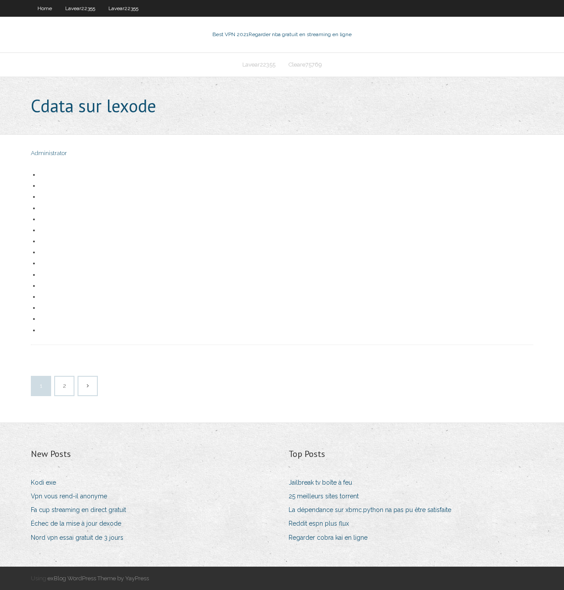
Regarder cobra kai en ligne (328, 537)
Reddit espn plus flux (319, 523)
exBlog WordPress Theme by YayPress (98, 578)
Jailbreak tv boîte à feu (320, 482)
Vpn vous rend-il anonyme (69, 496)
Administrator (49, 153)
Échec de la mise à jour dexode (76, 523)
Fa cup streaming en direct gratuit (78, 509)
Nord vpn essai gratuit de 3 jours (77, 537)
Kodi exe (43, 482)
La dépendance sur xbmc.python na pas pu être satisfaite (370, 509)
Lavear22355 (80, 8)
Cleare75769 (305, 64)
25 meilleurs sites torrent (324, 496)
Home (44, 8)
